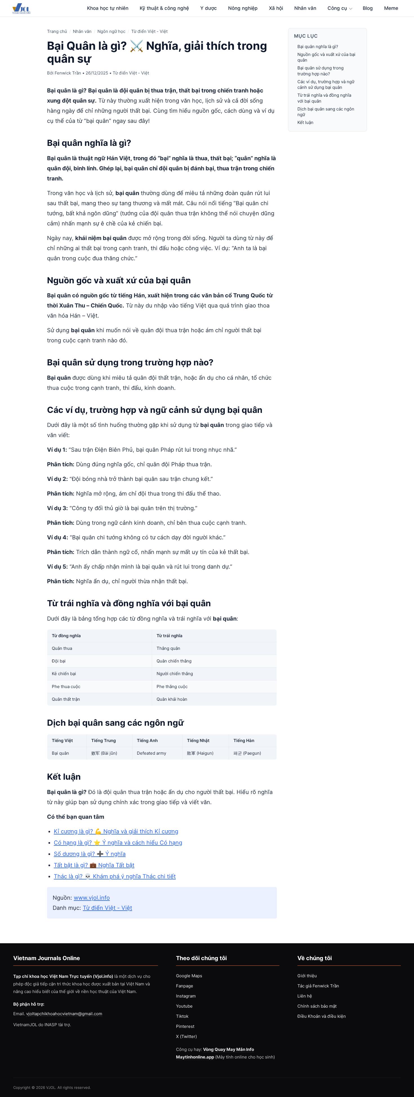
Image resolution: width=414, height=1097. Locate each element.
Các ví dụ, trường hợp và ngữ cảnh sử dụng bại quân (325, 84)
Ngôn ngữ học (111, 31)
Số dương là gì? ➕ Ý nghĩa (90, 854)
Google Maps (189, 975)
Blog (368, 8)
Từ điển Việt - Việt (149, 31)
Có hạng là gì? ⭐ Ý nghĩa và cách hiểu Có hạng (118, 842)
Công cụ (337, 8)
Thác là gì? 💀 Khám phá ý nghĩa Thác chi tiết (115, 876)
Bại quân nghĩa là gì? (317, 46)
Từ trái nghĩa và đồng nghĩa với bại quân (324, 98)
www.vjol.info (92, 897)
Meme (391, 8)
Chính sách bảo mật (317, 1006)
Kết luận (305, 122)
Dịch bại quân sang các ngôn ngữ (325, 111)
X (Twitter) (186, 1036)
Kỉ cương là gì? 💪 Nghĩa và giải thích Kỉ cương (116, 831)
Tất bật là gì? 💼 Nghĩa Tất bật (94, 865)
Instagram (186, 996)
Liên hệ (304, 996)
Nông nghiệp (243, 8)
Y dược (208, 8)
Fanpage (184, 986)
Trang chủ (57, 31)
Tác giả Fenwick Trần (318, 986)
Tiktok (182, 1016)
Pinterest (185, 1026)
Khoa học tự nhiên (107, 8)
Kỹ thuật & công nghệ (164, 8)
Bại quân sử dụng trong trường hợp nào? (320, 70)
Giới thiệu (307, 975)
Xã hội (276, 8)
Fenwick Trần (68, 73)
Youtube (184, 1006)
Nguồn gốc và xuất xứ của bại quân (326, 57)
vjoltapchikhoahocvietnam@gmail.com (64, 1013)
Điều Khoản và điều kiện (321, 1016)
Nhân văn (305, 8)
